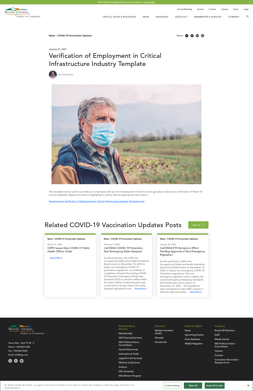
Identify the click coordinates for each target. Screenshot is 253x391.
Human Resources (128, 349)
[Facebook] (192, 36)
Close (250, 2)
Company (233, 16)
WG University (126, 371)
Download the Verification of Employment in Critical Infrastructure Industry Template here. (97, 201)
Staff (217, 334)
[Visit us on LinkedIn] (16, 362)
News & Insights (193, 326)
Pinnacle (159, 337)
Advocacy (181, 16)
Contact (212, 9)
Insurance (162, 16)
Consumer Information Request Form (227, 361)
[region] (126, 386)
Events (200, 9)
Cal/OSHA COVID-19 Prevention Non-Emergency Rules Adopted (123, 249)
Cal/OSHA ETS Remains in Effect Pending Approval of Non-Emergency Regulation (182, 251)
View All (196, 225)
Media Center (222, 339)
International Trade (129, 353)
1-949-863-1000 (22, 347)
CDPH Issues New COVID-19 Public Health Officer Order (68, 249)
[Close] (248, 385)
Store (235, 9)
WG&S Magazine (194, 343)
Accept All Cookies (214, 385)
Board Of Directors (225, 330)
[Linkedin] (197, 36)
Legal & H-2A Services (130, 358)
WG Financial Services (130, 337)
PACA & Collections (129, 362)
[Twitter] (186, 36)
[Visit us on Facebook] (21, 362)
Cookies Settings (172, 385)
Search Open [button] (248, 16)
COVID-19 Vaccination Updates (74, 35)
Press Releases (192, 339)
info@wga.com (21, 354)
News (146, 16)
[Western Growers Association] (22, 16)
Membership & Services (208, 16)
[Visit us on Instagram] (10, 362)
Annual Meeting (184, 9)
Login (246, 9)
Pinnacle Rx (161, 342)
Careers (224, 9)
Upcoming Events (194, 334)
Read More (56, 258)
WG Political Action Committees (129, 344)
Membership (125, 333)
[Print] (202, 36)
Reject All (193, 385)
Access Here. (149, 2)
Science (123, 367)
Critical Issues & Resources (119, 16)
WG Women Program (130, 375)
